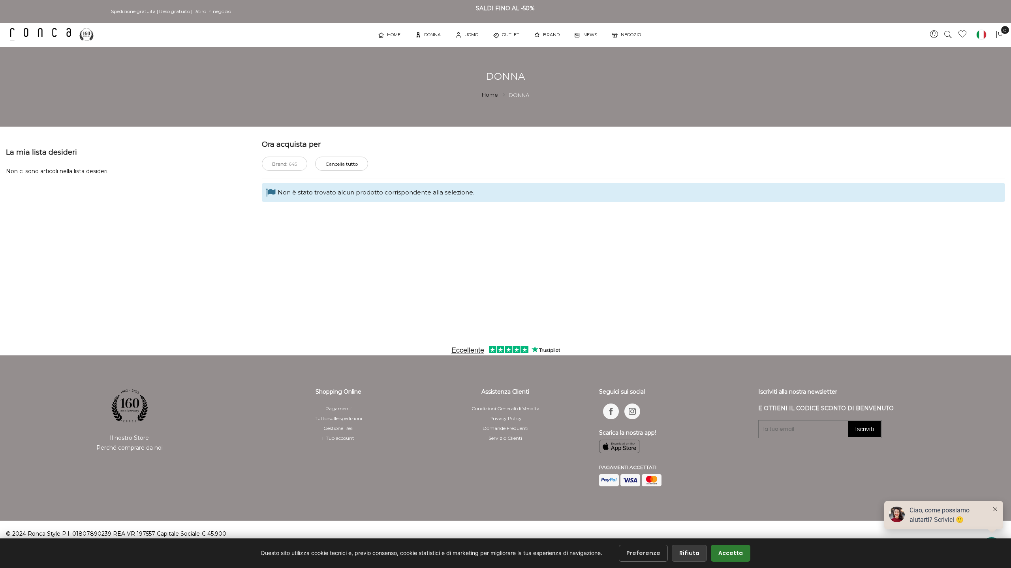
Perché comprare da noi (129, 447)
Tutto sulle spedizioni (338, 418)
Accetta (730, 553)
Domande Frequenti (505, 428)
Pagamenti (338, 408)
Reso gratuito (174, 11)
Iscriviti (864, 429)
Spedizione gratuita (133, 11)
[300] (53, 34)
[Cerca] (948, 34)
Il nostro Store (129, 437)
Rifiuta (689, 553)
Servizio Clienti (505, 438)
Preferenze (643, 553)
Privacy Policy (505, 418)
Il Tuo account (338, 438)
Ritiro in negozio (212, 11)
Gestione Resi (338, 428)
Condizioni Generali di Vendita (505, 408)
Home (490, 95)
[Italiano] (981, 34)
